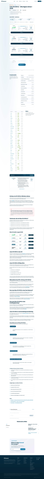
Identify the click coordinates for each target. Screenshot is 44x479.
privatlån (13, 200)
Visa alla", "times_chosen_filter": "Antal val (32, 433)
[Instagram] (36, 459)
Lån (17, 459)
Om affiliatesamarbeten (32, 462)
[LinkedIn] (38, 459)
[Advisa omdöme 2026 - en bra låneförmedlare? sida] (14, 38)
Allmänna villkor (38, 477)
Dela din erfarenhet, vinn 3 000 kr (32, 469)
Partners (36, 1)
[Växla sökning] (42, 1)
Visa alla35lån (22, 64)
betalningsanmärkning (26, 313)
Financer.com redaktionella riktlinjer (31, 464)
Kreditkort (25, 459)
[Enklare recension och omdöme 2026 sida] (14, 49)
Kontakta (31, 460)
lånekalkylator (27, 286)
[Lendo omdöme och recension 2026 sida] (14, 27)
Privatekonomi (19, 460)
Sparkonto (25, 461)
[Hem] (3, 1)
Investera (18, 461)
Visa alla (33, 409)
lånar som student (17, 296)
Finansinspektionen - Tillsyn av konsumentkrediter (17, 401)
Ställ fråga (31, 415)
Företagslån (25, 460)
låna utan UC (23, 253)
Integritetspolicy (35, 477)
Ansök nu (21, 32)
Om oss (31, 459)
